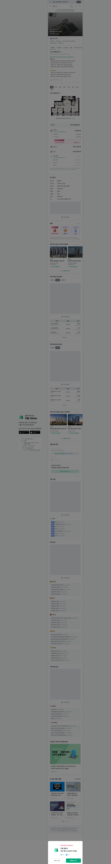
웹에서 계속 (57, 860)
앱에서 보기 (73, 860)
